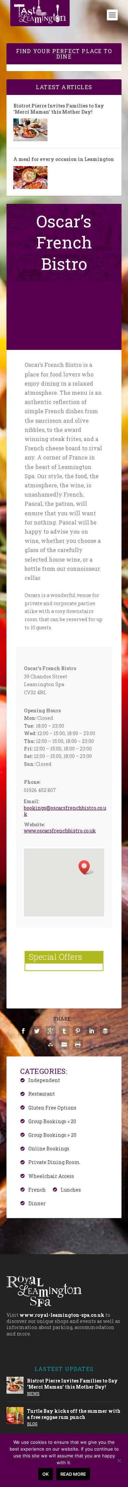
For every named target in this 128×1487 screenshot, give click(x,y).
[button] (86, 867)
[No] (119, 1460)
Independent (44, 1080)
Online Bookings (48, 1149)
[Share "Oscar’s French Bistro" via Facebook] (23, 1031)
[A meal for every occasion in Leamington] (30, 177)
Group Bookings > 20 (52, 1135)
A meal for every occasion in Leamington (63, 159)
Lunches (71, 1189)
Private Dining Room (54, 1162)
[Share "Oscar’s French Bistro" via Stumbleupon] (50, 1044)
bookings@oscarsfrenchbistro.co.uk (65, 811)
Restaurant (41, 1094)
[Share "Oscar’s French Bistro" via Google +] (50, 1031)
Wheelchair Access (51, 1176)
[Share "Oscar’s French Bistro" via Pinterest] (78, 1031)
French (37, 1189)
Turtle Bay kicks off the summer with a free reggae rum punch (73, 1414)
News (33, 1393)
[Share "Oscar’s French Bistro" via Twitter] (37, 1031)
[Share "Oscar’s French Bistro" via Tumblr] (64, 1031)
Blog (32, 1423)
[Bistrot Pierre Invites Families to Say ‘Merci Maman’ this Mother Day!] (30, 129)
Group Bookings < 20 (52, 1121)
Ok (45, 1474)
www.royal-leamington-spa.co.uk (61, 1315)
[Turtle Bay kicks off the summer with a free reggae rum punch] (15, 1415)
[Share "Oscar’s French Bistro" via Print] (78, 1044)
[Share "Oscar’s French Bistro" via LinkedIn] (91, 1031)
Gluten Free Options (52, 1107)
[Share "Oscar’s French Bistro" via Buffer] (105, 1031)
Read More (73, 1474)
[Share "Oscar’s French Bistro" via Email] (64, 1044)
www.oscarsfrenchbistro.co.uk (60, 831)
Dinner (37, 1203)
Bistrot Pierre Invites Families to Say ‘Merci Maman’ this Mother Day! (58, 109)
